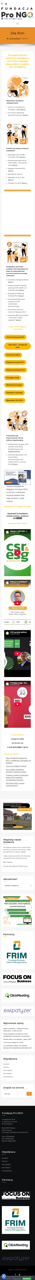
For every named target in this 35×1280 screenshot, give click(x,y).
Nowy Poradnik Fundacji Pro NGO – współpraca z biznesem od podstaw (18, 760)
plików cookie (17, 1278)
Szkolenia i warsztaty (14, 393)
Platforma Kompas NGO (15, 370)
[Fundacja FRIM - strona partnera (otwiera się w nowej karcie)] (15, 1220)
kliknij (23, 109)
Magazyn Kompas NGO (15, 362)
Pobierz (19, 518)
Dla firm (6, 1067)
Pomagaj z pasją (12, 378)
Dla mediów (7, 1073)
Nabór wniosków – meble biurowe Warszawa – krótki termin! (15, 1030)
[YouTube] (6, 3)
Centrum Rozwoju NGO (15, 337)
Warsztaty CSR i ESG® (14, 400)
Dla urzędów (7, 1070)
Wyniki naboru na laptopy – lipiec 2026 (17, 1039)
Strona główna (14, 38)
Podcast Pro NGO (13, 355)
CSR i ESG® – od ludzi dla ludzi (17, 346)
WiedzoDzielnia (14, 451)
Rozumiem (26, 1278)
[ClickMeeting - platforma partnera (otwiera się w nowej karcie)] (16, 1245)
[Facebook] (1, 3)
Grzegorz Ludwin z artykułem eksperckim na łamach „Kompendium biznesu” (17, 777)
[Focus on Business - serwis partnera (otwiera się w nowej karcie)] (16, 1195)
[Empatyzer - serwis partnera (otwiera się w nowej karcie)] (16, 1258)
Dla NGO (6, 1064)
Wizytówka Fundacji (14, 385)
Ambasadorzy (8, 1077)
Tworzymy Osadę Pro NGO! (16, 766)
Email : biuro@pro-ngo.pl (13, 19)
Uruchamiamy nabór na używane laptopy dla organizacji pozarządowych (17, 1047)
